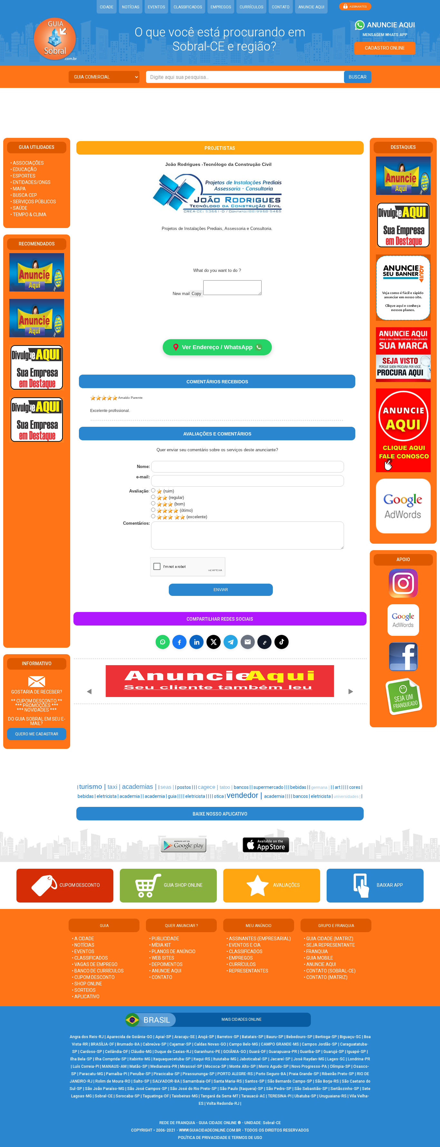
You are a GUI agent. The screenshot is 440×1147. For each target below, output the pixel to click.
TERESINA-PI (280, 1096)
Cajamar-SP (180, 1044)
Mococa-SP (215, 1066)
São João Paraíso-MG (104, 1088)
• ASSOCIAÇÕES (27, 163)
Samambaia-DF (197, 1081)
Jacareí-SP (280, 1059)
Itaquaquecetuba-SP (172, 1059)
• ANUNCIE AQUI (165, 970)
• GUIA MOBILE (318, 958)
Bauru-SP (274, 1037)
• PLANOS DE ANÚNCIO (172, 951)
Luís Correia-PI (86, 1066)
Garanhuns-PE (207, 1051)
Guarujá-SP (333, 1051)
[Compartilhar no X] (213, 642)
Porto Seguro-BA (271, 1074)
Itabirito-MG (139, 1059)
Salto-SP (141, 1081)
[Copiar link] (264, 642)
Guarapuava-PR (283, 1051)
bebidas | (299, 787)
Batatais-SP (252, 1037)
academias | (140, 786)
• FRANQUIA (316, 951)
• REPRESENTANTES (247, 970)
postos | (185, 787)
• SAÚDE (18, 208)
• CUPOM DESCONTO (93, 977)
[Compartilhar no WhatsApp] (163, 642)
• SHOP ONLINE (87, 983)
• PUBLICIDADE (164, 938)
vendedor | (245, 795)
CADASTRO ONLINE (385, 48)
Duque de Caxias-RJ (173, 1051)
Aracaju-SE (184, 1037)
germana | (321, 787)
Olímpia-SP (340, 1066)
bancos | (243, 787)
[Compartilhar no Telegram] (231, 642)
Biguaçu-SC (350, 1037)
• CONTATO (160, 977)
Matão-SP (138, 1066)
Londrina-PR (359, 1059)
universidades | (347, 796)
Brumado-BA (128, 1044)
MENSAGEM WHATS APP (385, 35)
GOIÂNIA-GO (234, 1051)
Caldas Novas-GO (210, 1044)
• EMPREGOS (239, 958)
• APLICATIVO (86, 996)
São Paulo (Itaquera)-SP (241, 1088)
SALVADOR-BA (166, 1081)
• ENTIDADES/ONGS (30, 182)
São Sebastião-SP (311, 1088)
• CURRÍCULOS (241, 964)
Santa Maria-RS (228, 1081)
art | (339, 787)
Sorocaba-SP (128, 1096)
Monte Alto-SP (242, 1066)
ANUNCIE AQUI (311, 7)
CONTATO (281, 7)
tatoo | (227, 787)
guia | (173, 796)
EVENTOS (156, 7)
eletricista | (108, 796)
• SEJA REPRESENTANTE (330, 945)
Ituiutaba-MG (224, 1059)
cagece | (209, 787)
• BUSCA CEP (23, 195)
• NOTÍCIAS (83, 945)
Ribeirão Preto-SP (338, 1074)
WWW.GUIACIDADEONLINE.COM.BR (210, 1130)
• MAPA (18, 188)
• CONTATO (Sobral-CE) (330, 970)
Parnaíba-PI (116, 1074)
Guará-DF (257, 1051)
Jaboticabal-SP (253, 1059)
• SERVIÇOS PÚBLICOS (33, 201)
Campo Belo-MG (243, 1044)
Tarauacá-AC (253, 1096)
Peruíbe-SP (140, 1074)
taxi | (115, 786)
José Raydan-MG (308, 1059)
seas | (167, 787)
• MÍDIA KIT (160, 945)
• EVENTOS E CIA (243, 945)
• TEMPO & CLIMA (28, 214)
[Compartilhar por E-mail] (248, 642)
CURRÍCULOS (251, 7)
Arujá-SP (206, 1037)
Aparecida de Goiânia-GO (129, 1037)
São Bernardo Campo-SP (289, 1081)
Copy (196, 293)
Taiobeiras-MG (185, 1096)
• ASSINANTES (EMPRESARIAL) (258, 938)
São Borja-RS (327, 1081)
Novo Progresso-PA (309, 1066)
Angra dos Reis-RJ (87, 1037)
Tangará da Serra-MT (219, 1096)
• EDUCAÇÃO (23, 169)
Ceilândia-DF (116, 1051)
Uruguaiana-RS (333, 1096)
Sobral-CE (104, 1096)
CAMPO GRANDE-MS (280, 1044)
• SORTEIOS (84, 990)
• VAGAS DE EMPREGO (95, 964)
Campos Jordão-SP (319, 1044)
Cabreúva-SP (155, 1044)
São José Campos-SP (147, 1088)
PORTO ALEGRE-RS (235, 1074)
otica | (220, 796)
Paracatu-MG (91, 1074)
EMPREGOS (221, 7)
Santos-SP (254, 1081)
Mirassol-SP (191, 1066)
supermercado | (269, 787)
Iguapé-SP (356, 1051)
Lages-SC (336, 1059)
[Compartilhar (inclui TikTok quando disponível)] (281, 642)
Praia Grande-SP (304, 1074)
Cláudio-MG (141, 1051)
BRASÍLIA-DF (102, 1044)
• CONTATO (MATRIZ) (326, 977)
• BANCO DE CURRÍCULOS (98, 970)
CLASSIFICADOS (188, 7)
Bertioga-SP (326, 1037)
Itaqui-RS (202, 1059)
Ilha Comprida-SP (111, 1059)
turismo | (93, 786)
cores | (355, 787)
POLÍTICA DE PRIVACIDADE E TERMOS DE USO (220, 1137)
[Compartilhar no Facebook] (179, 642)
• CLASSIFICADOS (90, 958)
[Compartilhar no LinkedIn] (196, 642)
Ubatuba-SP (305, 1096)
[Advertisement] (220, 108)
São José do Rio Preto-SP (193, 1088)
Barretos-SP (228, 1037)
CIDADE (106, 7)
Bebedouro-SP (299, 1037)
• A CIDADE (83, 938)
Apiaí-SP (163, 1037)
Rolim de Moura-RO (112, 1081)
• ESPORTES (22, 175)
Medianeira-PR (163, 1066)
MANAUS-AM (114, 1066)
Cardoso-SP (91, 1051)
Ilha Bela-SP (81, 1059)
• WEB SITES (161, 958)
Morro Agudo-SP (274, 1066)
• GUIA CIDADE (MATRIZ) (328, 938)
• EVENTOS (83, 951)
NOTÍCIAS (130, 7)
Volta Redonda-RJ (222, 1103)
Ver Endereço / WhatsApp (217, 347)
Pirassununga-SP (199, 1074)
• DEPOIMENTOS (166, 964)
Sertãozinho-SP (344, 1088)
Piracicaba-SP (167, 1074)
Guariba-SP (310, 1051)
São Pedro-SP (279, 1088)
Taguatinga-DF (156, 1096)
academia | (131, 796)
